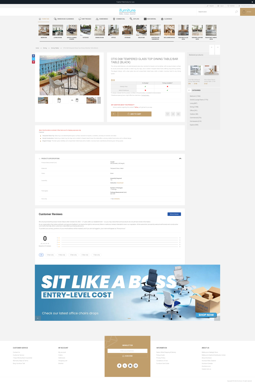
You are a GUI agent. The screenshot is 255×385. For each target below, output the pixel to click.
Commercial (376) (195, 117)
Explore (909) (194, 125)
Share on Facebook (33, 55)
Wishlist (60, 363)
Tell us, (136, 107)
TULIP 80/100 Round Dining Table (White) (194, 80)
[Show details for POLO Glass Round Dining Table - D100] (211, 70)
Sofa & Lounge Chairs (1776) (199, 100)
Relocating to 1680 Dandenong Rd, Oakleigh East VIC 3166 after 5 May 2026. (125, 2)
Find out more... (145, 95)
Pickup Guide (160, 355)
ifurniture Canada (207, 363)
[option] (45, 100)
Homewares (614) (195, 121)
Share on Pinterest (33, 62)
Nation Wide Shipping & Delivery (166, 352)
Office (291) (193, 110)
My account (62, 352)
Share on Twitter (33, 58)
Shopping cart (62, 360)
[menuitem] (34, 352)
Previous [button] (39, 100)
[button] (213, 32)
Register (211, 6)
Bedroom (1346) (195, 96)
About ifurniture (206, 358)
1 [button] (125, 318)
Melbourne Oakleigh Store (210, 352)
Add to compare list (173, 114)
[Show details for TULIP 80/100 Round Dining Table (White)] (195, 70)
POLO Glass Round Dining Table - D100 (209, 80)
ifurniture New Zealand (209, 360)
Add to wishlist (167, 114)
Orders (60, 355)
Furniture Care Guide (162, 363)
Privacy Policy (160, 358)
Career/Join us (206, 369)
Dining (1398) (194, 107)
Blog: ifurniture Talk (19, 363)
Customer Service (18, 355)
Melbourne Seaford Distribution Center (214, 355)
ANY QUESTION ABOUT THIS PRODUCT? (122, 105)
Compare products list (247, 6)
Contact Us (16, 352)
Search (236, 12)
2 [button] (129, 318)
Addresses (61, 358)
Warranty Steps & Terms (20, 360)
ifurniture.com (206, 366)
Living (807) (193, 103)
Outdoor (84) (194, 114)
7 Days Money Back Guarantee (22, 358)
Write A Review (174, 214)
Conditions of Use (162, 360)
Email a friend (178, 114)
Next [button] (99, 100)
